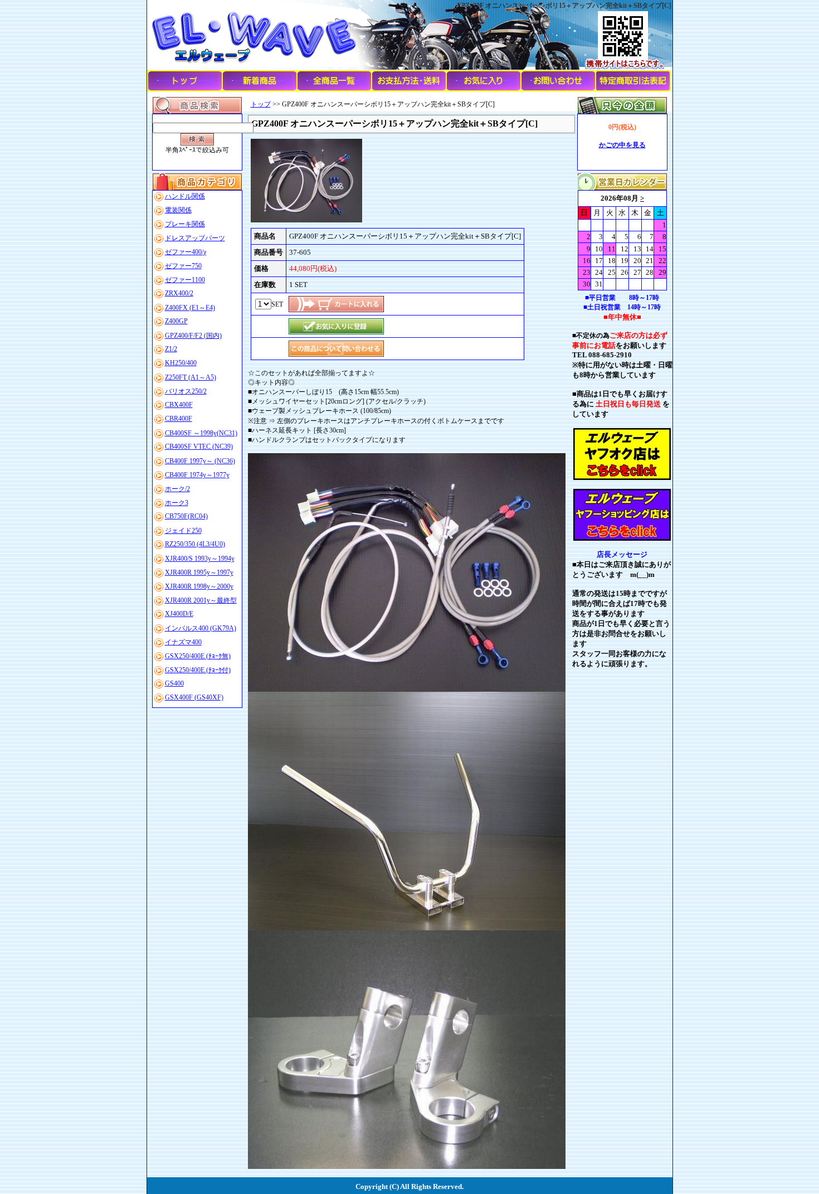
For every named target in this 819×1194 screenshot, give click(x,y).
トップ (261, 104)
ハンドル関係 (185, 196)
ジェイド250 (183, 531)
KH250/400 (181, 363)
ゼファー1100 (185, 280)
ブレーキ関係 (185, 224)
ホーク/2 (177, 489)
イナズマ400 (183, 642)
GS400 (174, 683)
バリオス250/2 (186, 391)
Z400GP (176, 321)
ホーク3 (176, 503)
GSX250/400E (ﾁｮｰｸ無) (198, 656)
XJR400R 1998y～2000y (199, 586)
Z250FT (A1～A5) (190, 377)
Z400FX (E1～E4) (190, 308)
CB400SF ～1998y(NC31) (201, 433)
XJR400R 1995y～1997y (199, 572)
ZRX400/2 (179, 293)
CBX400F (179, 405)
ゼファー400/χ (185, 252)
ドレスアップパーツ (195, 238)
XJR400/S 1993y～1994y (200, 558)
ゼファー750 (183, 266)
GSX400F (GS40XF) (194, 697)
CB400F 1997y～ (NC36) (200, 461)
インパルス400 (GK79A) (200, 628)
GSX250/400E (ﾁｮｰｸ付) (198, 670)
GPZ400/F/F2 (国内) (193, 335)
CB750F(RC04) (186, 516)
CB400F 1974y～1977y (197, 475)
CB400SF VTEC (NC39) (199, 446)
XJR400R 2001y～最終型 (201, 600)
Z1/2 (171, 349)
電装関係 (178, 210)
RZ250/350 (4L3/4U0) (195, 544)
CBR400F (178, 419)
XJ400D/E (179, 614)
